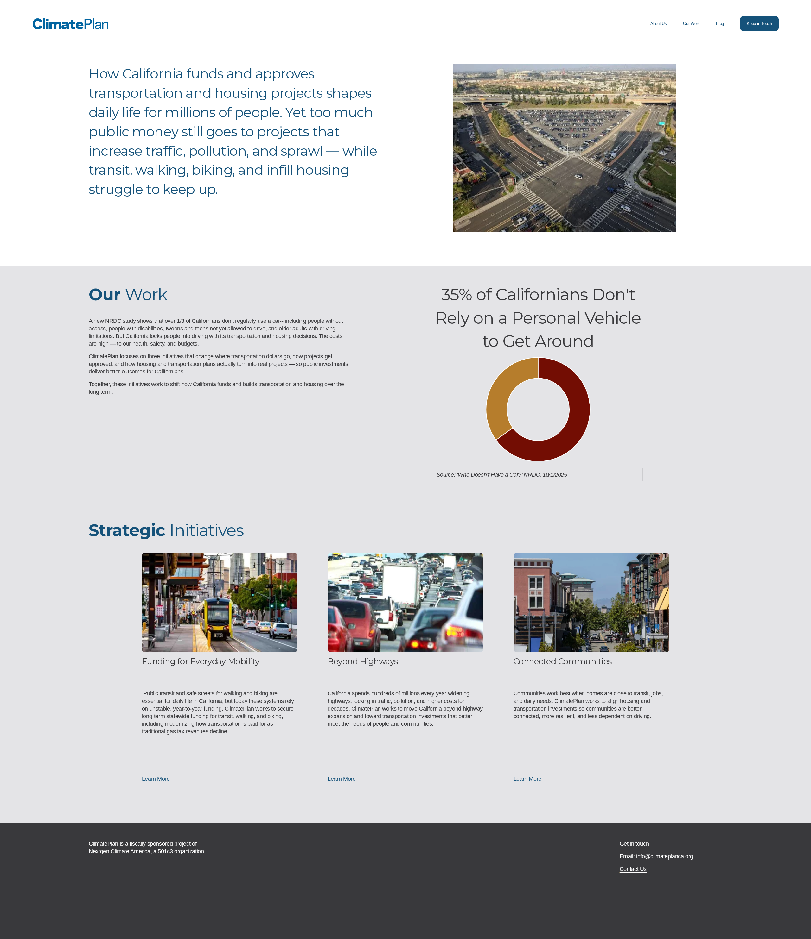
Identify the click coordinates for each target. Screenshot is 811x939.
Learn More (156, 778)
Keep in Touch (759, 23)
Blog (720, 23)
